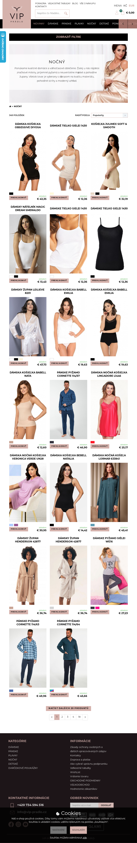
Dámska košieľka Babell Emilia (68, 292)
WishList (75, 772)
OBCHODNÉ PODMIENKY (85, 781)
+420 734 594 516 (30, 805)
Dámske (53, 24)
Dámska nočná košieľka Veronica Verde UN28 (28, 457)
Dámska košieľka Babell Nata (28, 374)
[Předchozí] (51, 717)
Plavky (79, 24)
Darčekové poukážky (23, 768)
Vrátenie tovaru (79, 776)
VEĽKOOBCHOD (80, 785)
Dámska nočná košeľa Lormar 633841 (109, 457)
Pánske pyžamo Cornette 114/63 (27, 623)
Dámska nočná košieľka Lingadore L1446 (109, 374)
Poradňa (40, 4)
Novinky (38, 24)
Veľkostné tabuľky (59, 4)
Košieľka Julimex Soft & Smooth (109, 126)
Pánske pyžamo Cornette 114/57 (68, 374)
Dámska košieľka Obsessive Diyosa (28, 126)
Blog (75, 4)
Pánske (66, 24)
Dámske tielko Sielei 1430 (68, 209)
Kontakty (41, 7)
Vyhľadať (65, 13)
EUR (131, 6)
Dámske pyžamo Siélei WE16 (109, 540)
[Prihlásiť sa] (117, 14)
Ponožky (118, 24)
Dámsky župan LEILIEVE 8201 (27, 292)
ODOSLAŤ (106, 806)
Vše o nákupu (88, 4)
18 (79, 717)
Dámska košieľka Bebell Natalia (68, 457)
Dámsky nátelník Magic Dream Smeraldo (28, 209)
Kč (125, 6)
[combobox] (109, 115)
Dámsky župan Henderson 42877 (28, 540)
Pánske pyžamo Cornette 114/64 (68, 623)
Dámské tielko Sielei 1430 (68, 126)
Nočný (91, 24)
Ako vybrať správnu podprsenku (88, 764)
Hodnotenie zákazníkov (83, 789)
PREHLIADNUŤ (18, 198)
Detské (104, 24)
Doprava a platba (80, 760)
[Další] (85, 717)
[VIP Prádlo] (17, 14)
